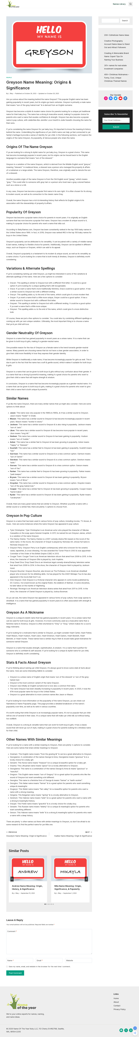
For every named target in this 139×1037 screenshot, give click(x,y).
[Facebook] (121, 1030)
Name (10, 960)
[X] (126, 1030)
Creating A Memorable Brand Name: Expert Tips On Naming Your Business (116, 56)
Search (125, 20)
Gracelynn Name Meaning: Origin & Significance (26, 834)
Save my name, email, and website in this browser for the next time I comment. (39, 967)
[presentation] (28, 868)
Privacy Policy (120, 1009)
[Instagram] (131, 1030)
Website (69, 960)
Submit (116, 127)
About (116, 1002)
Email (40, 960)
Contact (117, 1006)
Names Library (119, 4)
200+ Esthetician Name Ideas (116, 35)
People (9, 77)
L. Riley (10, 93)
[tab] (45, 904)
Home (116, 998)
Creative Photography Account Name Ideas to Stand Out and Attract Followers (117, 44)
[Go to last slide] (12, 879)
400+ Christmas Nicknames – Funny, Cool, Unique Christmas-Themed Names (116, 77)
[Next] (86, 879)
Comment (12, 931)
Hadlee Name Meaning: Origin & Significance (73, 834)
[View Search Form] (130, 4)
